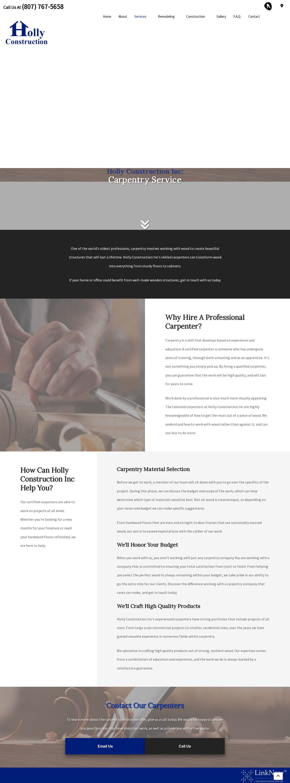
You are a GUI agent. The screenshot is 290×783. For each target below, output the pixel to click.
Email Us (105, 746)
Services (140, 16)
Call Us (185, 746)
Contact (254, 16)
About (122, 16)
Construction (195, 16)
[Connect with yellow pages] (268, 5)
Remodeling (166, 16)
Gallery (221, 16)
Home (107, 16)
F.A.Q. (237, 16)
